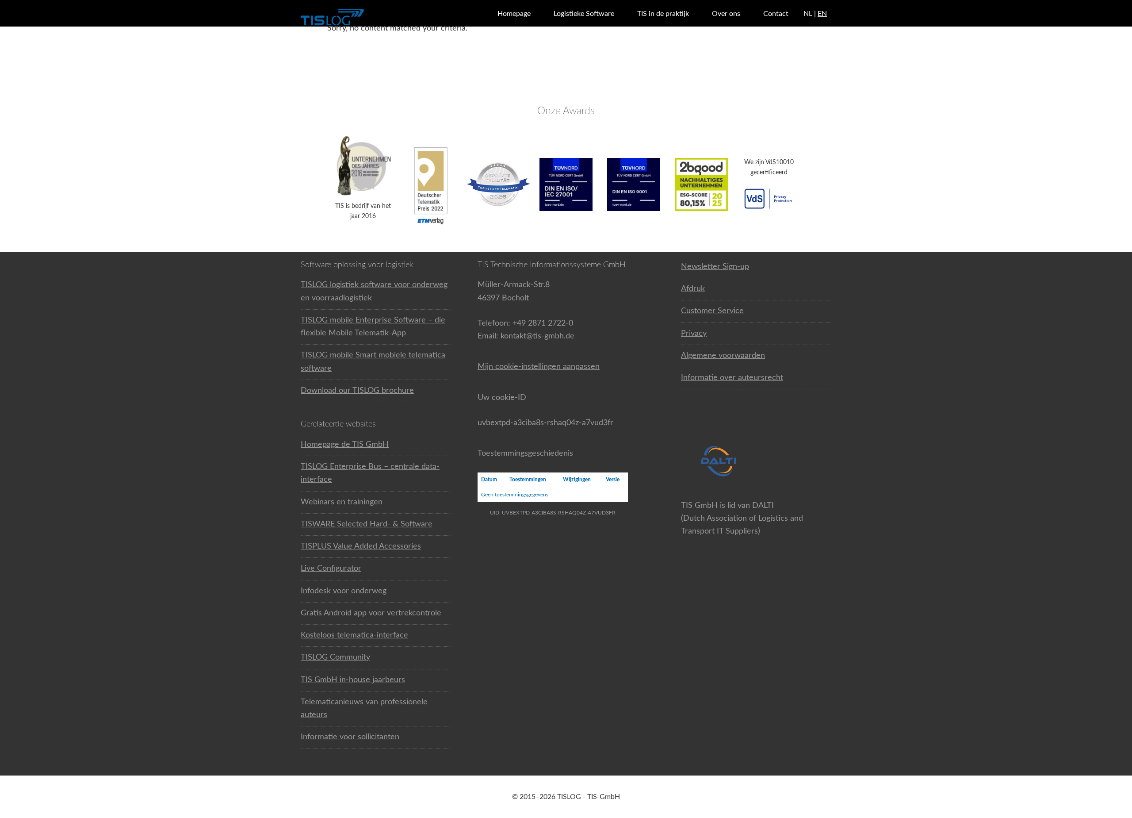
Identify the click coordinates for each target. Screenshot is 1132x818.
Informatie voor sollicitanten (350, 737)
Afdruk (693, 289)
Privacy (694, 334)
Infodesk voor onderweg (343, 591)
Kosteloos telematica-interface (354, 635)
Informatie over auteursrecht (732, 378)
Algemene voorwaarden (723, 356)
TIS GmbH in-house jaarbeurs (353, 680)
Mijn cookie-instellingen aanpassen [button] (539, 367)
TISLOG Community (335, 657)
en (822, 13)
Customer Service (712, 311)
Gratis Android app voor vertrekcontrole (371, 613)
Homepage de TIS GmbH (345, 445)
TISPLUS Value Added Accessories (361, 546)
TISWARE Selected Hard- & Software (366, 524)
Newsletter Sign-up (715, 267)
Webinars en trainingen (341, 502)
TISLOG (354, 17)
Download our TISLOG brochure (357, 391)
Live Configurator (331, 568)
